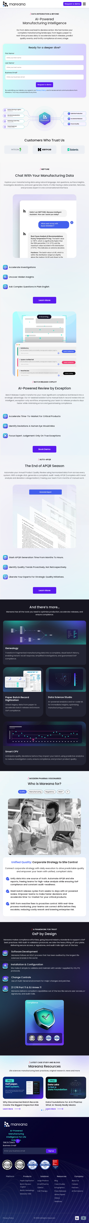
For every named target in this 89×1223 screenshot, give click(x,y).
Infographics (59, 1187)
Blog (56, 1180)
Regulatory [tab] (50, 792)
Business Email (11, 72)
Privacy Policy (41, 90)
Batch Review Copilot (25, 1185)
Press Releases (60, 1191)
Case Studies (59, 1184)
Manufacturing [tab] (35, 792)
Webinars (58, 1201)
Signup (51, 1151)
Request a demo (72, 4)
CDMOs (40, 1187)
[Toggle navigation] (84, 4)
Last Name (9, 63)
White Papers (59, 1194)
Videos (57, 1198)
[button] (41, 1110)
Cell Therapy (42, 1191)
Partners (75, 1187)
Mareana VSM (25, 1194)
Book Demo (44, 449)
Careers (75, 1184)
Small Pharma (43, 1184)
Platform (10, 1176)
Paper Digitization (27, 1180)
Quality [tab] (22, 792)
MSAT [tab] (60, 792)
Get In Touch (9, 1142)
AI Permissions (77, 1191)
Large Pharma (43, 1180)
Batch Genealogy (27, 1190)
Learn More (44, 300)
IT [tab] (67, 792)
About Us (75, 1180)
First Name (9, 53)
